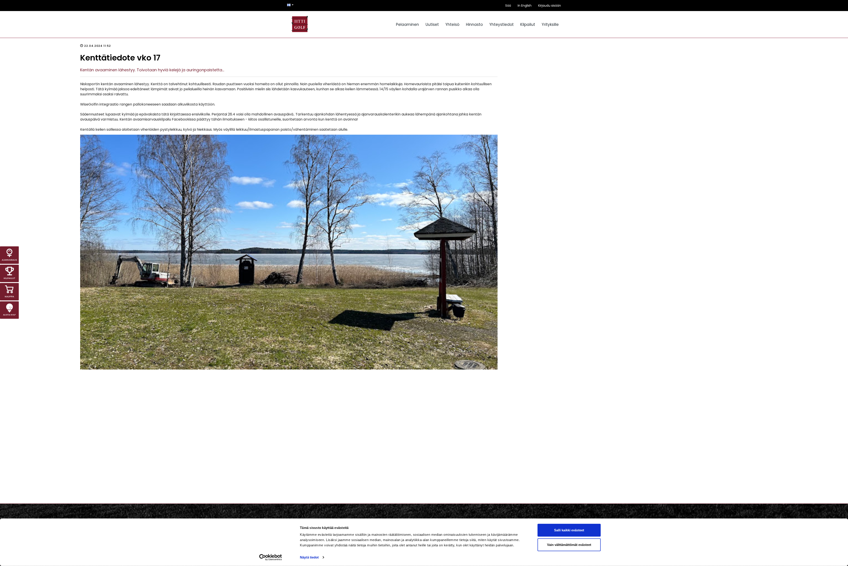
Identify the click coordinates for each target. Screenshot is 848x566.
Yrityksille (550, 24)
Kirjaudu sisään (549, 5)
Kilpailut (527, 24)
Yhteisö (452, 24)
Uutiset (432, 24)
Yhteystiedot (501, 24)
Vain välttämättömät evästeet (569, 544)
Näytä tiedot (309, 557)
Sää (508, 5)
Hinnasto (474, 24)
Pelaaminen (407, 24)
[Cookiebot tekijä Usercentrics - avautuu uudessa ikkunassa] (270, 557)
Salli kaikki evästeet (569, 530)
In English (525, 5)
